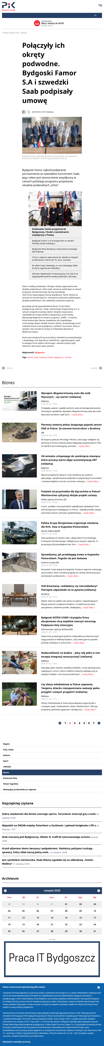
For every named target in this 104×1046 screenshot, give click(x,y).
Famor (29, 357)
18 (9, 924)
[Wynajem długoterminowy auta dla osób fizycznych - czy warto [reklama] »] (19, 403)
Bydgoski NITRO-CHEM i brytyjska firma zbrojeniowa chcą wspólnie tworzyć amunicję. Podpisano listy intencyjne (68, 621)
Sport (5, 761)
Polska (50, 357)
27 (38, 931)
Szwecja (42, 357)
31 (52, 904)
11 (9, 918)
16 (80, 918)
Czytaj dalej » (77, 414)
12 (23, 918)
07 (52, 911)
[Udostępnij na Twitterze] (29, 112)
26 (23, 931)
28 (9, 904)
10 (95, 911)
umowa (68, 357)
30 (38, 904)
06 (38, 911)
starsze (9, 368)
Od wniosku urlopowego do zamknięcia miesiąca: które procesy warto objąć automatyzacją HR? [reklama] (71, 459)
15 (66, 918)
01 (66, 904)
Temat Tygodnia (10, 784)
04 (9, 911)
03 (95, 904)
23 (80, 924)
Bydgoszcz (40, 352)
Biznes (24, 33)
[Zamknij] (98, 987)
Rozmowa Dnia (10, 778)
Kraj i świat (8, 749)
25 (9, 931)
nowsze (94, 368)
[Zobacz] (52, 959)
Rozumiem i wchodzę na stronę (16, 1042)
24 (95, 924)
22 (66, 924)
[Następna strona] (99, 723)
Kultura (6, 755)
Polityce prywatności (24, 1007)
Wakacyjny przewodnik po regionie (19, 789)
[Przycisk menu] (100, 5)
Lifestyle (7, 766)
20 (38, 924)
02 (80, 904)
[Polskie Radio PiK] (8, 6)
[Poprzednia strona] (59, 723)
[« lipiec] (5, 890)
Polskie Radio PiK (10, 33)
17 (95, 918)
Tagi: (24, 357)
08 (66, 911)
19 (23, 924)
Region (6, 744)
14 (52, 918)
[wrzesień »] (98, 890)
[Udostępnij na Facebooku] (24, 112)
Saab (36, 357)
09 (80, 911)
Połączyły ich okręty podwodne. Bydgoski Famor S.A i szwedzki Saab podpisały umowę (49, 73)
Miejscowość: (28, 352)
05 (23, 911)
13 (38, 918)
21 (52, 924)
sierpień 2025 (52, 890)
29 (23, 904)
